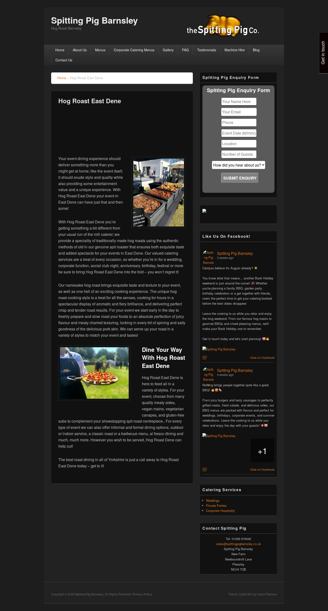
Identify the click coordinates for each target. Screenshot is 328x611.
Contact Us (63, 60)
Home (59, 49)
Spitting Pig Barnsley (94, 20)
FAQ (185, 49)
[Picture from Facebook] (214, 450)
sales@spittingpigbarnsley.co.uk (238, 543)
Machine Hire (235, 49)
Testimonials (206, 49)
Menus (100, 49)
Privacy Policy (142, 594)
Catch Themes (267, 594)
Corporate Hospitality (220, 510)
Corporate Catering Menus (134, 49)
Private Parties (216, 505)
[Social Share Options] (205, 357)
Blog (256, 49)
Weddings (213, 500)
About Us (80, 49)
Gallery (168, 49)
